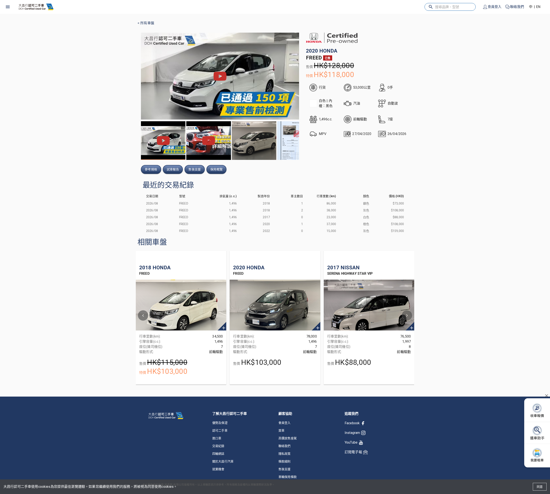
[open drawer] (8, 7)
